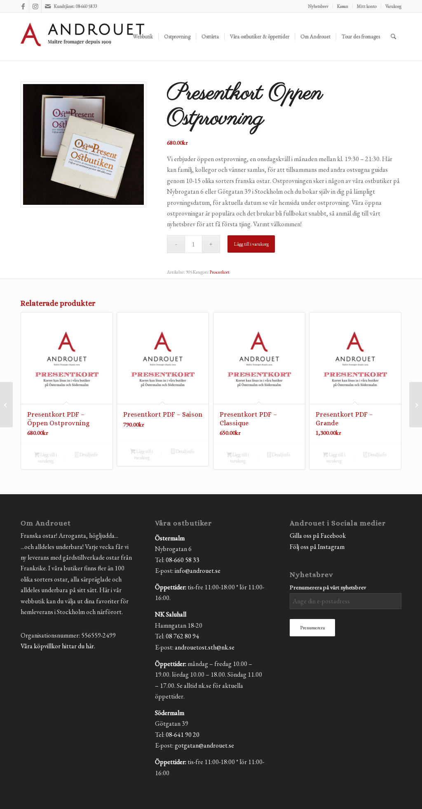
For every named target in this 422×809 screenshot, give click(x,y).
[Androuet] (82, 46)
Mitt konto (367, 6)
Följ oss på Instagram (317, 546)
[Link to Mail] (48, 6)
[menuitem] (318, 6)
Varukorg (393, 6)
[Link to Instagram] (35, 6)
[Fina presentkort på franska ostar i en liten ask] (83, 144)
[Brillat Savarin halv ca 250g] (6, 404)
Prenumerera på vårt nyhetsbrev (328, 587)
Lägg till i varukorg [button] (47, 458)
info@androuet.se (197, 570)
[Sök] (393, 37)
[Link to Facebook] (23, 6)
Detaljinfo (88, 454)
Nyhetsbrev (318, 6)
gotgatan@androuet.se (204, 745)
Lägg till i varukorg (251, 244)
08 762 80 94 (182, 636)
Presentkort (220, 272)
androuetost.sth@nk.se (204, 647)
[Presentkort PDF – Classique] (415, 404)
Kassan (342, 6)
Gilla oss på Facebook (318, 535)
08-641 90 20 (182, 734)
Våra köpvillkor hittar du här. (58, 646)
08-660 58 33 (182, 560)
